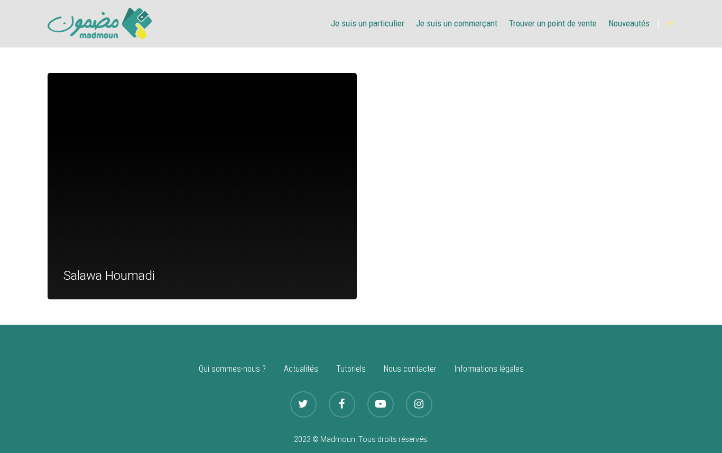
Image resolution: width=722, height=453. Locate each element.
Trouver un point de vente (553, 23)
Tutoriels (351, 369)
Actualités (301, 369)
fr (670, 23)
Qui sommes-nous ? (232, 369)
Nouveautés (629, 23)
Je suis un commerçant (456, 23)
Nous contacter (410, 369)
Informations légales (489, 369)
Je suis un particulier (367, 23)
